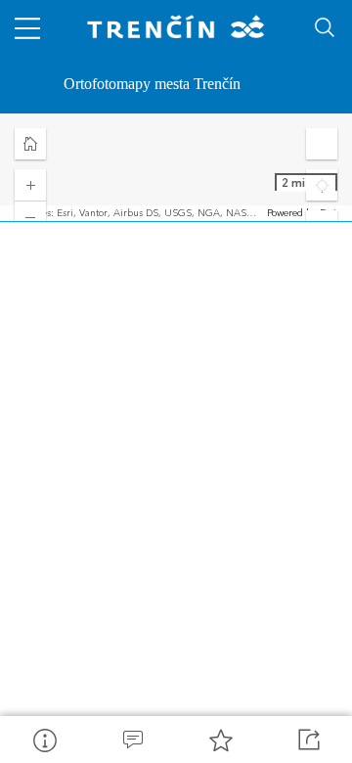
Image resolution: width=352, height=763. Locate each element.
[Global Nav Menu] (27, 27)
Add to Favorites (220, 739)
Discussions (132, 739)
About (44, 739)
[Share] (308, 739)
